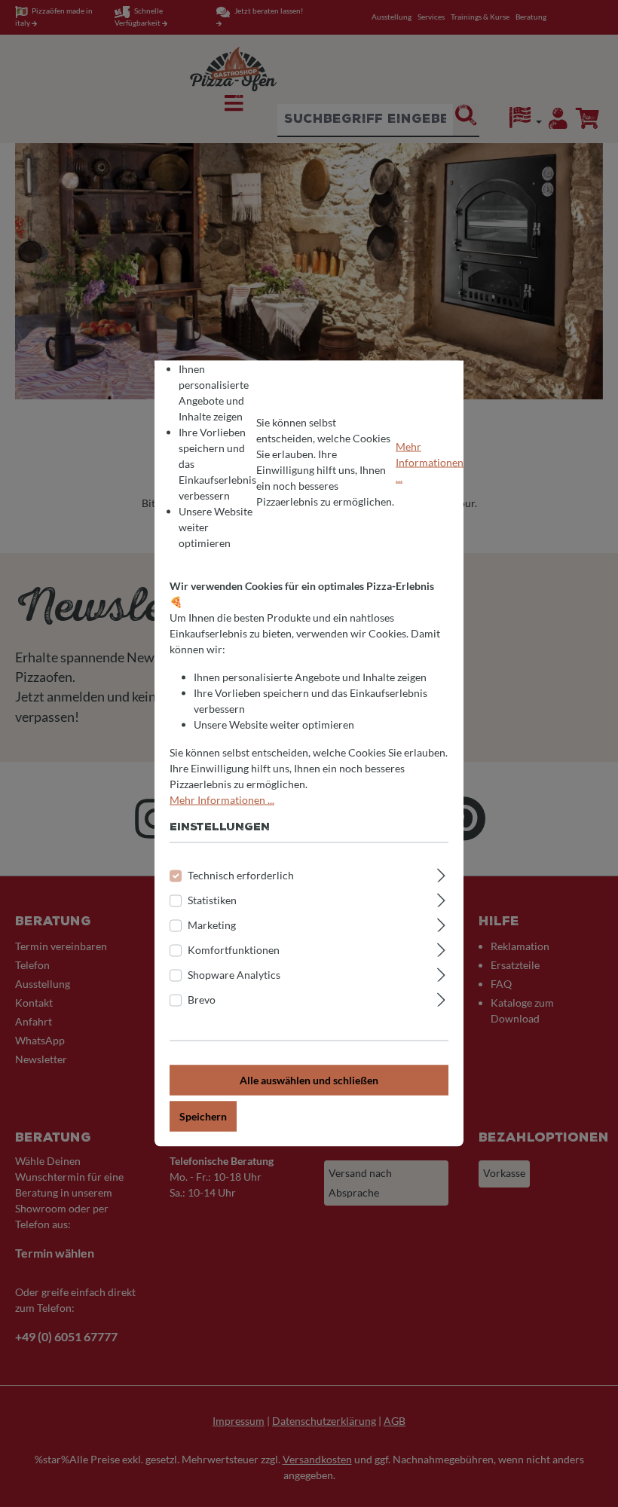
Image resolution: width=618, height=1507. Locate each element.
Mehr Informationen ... (430, 461)
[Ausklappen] (441, 873)
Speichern (203, 1116)
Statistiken (212, 900)
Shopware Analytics (234, 974)
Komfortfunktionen (234, 949)
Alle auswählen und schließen (309, 1080)
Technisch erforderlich (241, 875)
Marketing (212, 925)
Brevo (202, 999)
